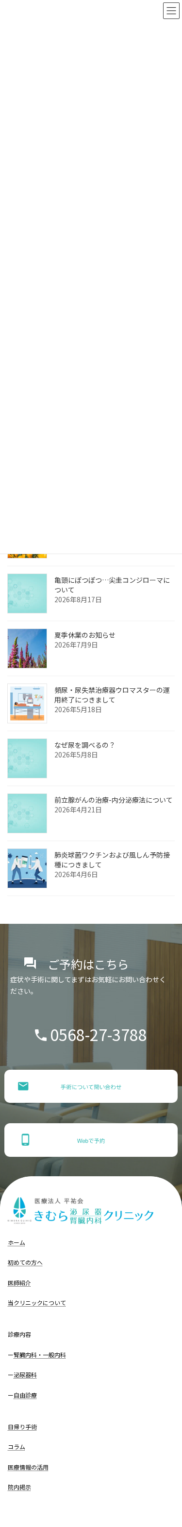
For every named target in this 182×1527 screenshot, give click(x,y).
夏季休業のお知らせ (85, 635)
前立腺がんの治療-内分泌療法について (113, 800)
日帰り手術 (22, 1426)
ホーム (16, 1242)
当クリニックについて (37, 1302)
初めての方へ (25, 1262)
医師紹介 (19, 1282)
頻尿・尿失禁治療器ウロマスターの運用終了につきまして (112, 695)
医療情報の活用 (28, 1467)
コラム (16, 1446)
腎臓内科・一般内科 (40, 1354)
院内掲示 (19, 1487)
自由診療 (25, 1395)
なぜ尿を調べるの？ (85, 745)
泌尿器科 (25, 1374)
